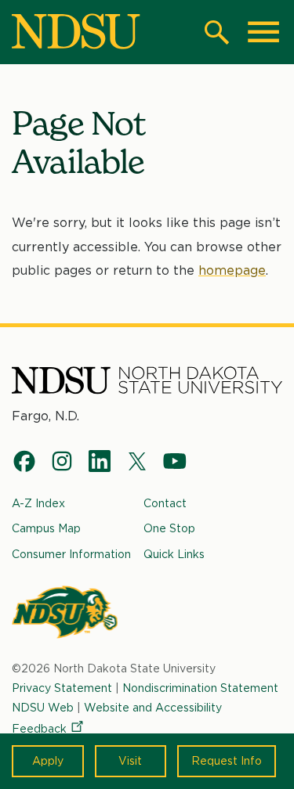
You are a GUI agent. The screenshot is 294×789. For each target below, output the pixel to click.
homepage (232, 270)
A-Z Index (38, 503)
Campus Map (46, 528)
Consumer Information (71, 554)
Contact (165, 503)
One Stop (169, 528)
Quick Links (174, 554)
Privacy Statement (62, 688)
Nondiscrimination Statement (200, 688)
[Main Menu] (263, 32)
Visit (130, 761)
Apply (48, 761)
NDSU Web (43, 707)
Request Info (226, 761)
